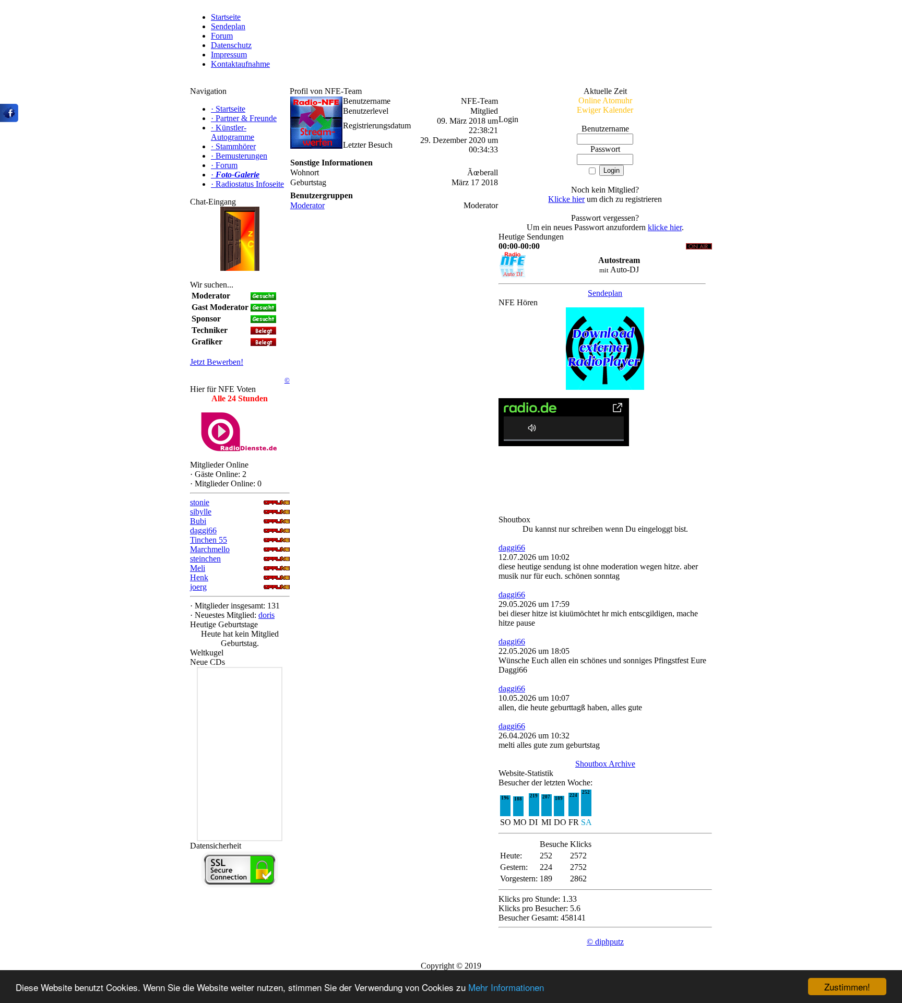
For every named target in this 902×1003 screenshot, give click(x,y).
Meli (197, 568)
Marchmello (210, 549)
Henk (199, 577)
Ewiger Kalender (605, 109)
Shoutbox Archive (605, 763)
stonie (199, 502)
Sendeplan (228, 26)
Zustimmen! (847, 986)
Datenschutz (231, 45)
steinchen (205, 558)
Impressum (229, 54)
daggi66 (203, 530)
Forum (222, 35)
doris (266, 615)
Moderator (307, 205)
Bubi (198, 521)
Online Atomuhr (605, 100)
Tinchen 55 (208, 539)
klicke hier (665, 227)
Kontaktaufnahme (240, 63)
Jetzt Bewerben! (216, 361)
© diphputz (605, 941)
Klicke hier (566, 199)
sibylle (200, 511)
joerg (198, 586)
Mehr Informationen (506, 987)
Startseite (226, 17)
